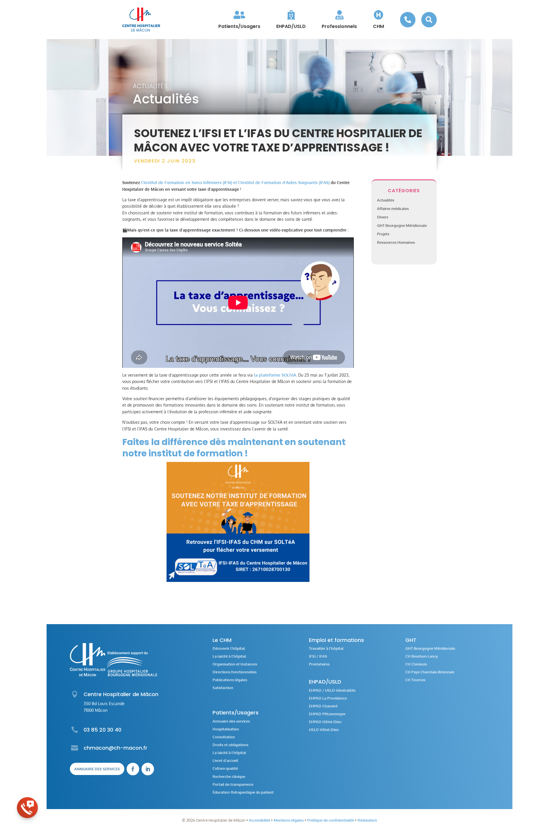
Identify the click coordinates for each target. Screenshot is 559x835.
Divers (382, 217)
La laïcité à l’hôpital (229, 656)
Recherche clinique (229, 776)
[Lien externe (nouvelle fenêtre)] (238, 522)
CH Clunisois (416, 664)
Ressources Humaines (396, 242)
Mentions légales (289, 820)
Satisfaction (223, 688)
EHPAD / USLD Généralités (332, 690)
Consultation (224, 737)
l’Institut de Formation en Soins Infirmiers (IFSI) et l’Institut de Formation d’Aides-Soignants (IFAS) (235, 182)
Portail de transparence (233, 784)
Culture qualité (225, 768)
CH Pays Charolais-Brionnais (429, 672)
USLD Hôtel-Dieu (324, 730)
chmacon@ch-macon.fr (115, 747)
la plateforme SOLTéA (274, 375)
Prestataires (319, 664)
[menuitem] (239, 19)
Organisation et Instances (235, 664)
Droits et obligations (230, 745)
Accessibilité (259, 820)
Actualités (150, 86)
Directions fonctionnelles (234, 672)
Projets (383, 234)
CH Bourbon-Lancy (421, 656)
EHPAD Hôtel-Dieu (325, 722)
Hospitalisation (226, 729)
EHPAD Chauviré (323, 706)
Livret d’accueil (225, 760)
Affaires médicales (393, 208)
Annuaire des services (97, 769)
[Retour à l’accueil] (141, 19)
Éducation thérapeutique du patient (243, 792)
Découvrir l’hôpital (229, 648)
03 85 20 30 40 (102, 729)
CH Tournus (415, 680)
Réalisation (367, 820)
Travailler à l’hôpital (326, 648)
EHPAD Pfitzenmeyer (327, 714)
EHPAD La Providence (328, 698)
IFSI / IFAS (318, 656)
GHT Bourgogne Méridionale (402, 225)
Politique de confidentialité (330, 820)
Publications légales (230, 680)
